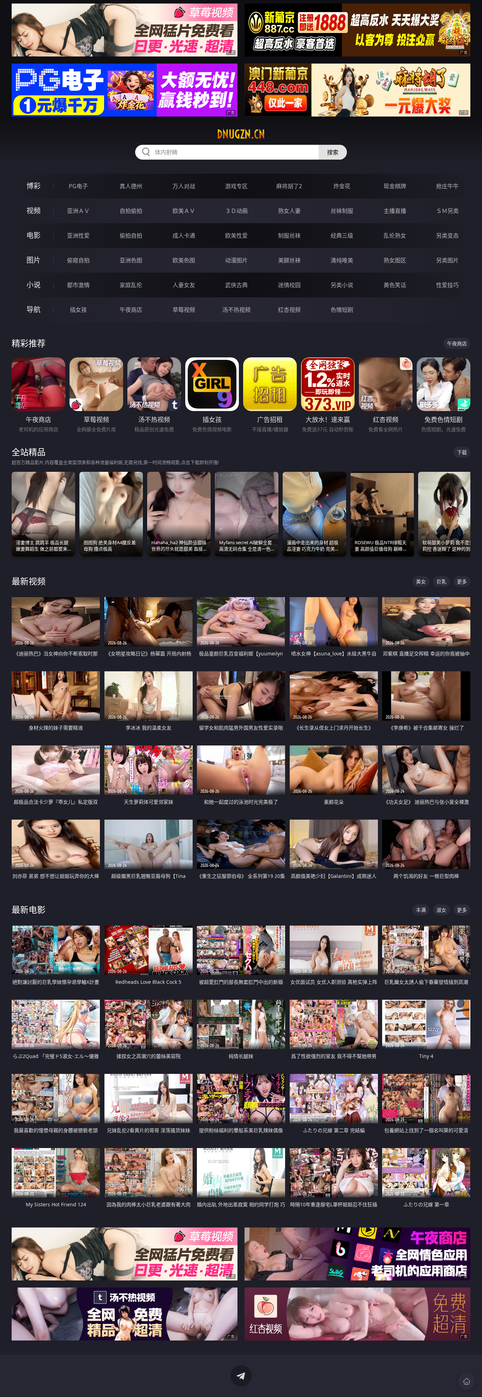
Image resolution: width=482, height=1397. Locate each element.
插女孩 (78, 310)
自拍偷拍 (131, 211)
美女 (421, 581)
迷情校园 (289, 285)
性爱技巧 (447, 285)
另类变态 (447, 235)
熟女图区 (395, 260)
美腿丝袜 (289, 260)
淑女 (441, 909)
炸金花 (341, 186)
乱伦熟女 (395, 235)
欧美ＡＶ (184, 211)
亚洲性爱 (78, 235)
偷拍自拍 (131, 235)
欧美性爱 (236, 235)
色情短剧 (342, 310)
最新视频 (29, 581)
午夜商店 (131, 310)
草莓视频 (184, 310)
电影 (33, 235)
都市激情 (78, 285)
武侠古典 (236, 285)
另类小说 (342, 285)
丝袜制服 (342, 211)
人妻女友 (184, 285)
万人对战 (184, 186)
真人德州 (131, 186)
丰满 (421, 909)
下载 (462, 452)
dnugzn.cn (241, 134)
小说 (33, 285)
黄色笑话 (395, 285)
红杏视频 (289, 310)
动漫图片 (236, 260)
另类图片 (447, 260)
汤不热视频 (236, 310)
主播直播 (395, 211)
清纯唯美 (342, 260)
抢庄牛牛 (447, 186)
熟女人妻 (289, 211)
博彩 (33, 186)
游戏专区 (236, 186)
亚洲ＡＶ (78, 211)
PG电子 (78, 186)
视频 (33, 210)
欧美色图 (184, 260)
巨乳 (441, 581)
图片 (33, 260)
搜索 (332, 152)
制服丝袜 (289, 235)
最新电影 (29, 909)
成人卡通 (184, 235)
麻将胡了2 (289, 186)
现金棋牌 (395, 186)
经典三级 (342, 235)
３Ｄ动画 (236, 211)
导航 (33, 309)
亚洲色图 (131, 260)
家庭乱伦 (131, 285)
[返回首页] (466, 1381)
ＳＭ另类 (447, 211)
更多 (462, 581)
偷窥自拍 (78, 260)
